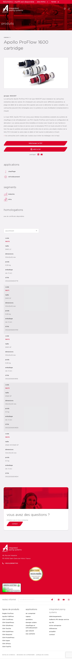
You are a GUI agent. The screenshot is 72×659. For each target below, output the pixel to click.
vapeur (28, 616)
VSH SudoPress (7, 631)
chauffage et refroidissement (31, 627)
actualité (52, 631)
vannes (6, 37)
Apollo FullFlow (8, 616)
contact (52, 634)
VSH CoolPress (7, 619)
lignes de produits (10, 609)
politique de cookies (42, 654)
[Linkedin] (59, 600)
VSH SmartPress (8, 622)
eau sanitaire (30, 634)
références (53, 628)
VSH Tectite (6, 628)
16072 (7, 339)
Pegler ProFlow (8, 613)
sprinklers (29, 619)
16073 (7, 388)
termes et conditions (8, 654)
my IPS (51, 622)
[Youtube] (64, 600)
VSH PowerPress (8, 637)
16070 (7, 241)
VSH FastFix (6, 646)
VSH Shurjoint (7, 634)
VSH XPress (6, 643)
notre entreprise (55, 625)
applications (31, 609)
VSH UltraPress (7, 625)
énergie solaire (31, 622)
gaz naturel (30, 631)
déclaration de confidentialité (25, 654)
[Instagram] (69, 600)
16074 (7, 437)
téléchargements (55, 616)
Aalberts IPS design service (59, 619)
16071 (7, 290)
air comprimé (30, 613)
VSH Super (6, 640)
